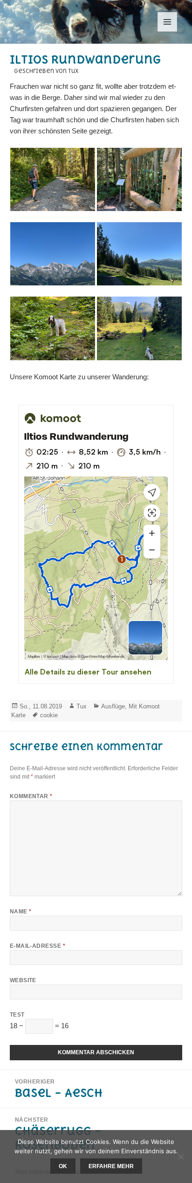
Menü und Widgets (167, 31)
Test (17, 1014)
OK (63, 1166)
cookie (49, 715)
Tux (81, 706)
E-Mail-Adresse (38, 946)
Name (21, 911)
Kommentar (31, 796)
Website (23, 980)
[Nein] (180, 1156)
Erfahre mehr (111, 1166)
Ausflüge (113, 706)
